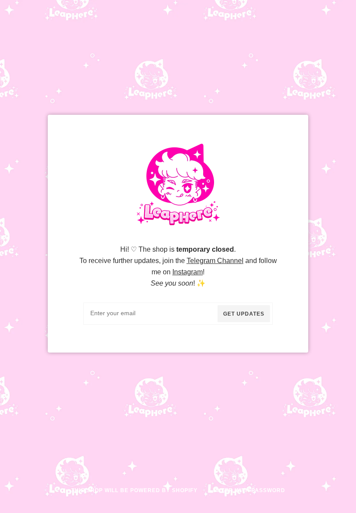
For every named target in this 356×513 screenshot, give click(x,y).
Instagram (187, 272)
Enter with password (249, 490)
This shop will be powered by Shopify (135, 490)
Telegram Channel (215, 260)
